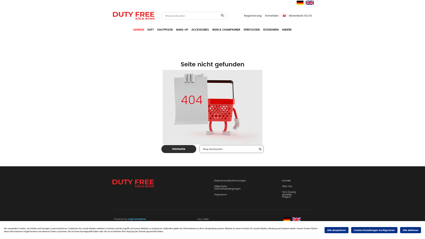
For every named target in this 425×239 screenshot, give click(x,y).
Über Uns (287, 186)
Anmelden (272, 15)
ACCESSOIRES (200, 29)
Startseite (178, 149)
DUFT (150, 29)
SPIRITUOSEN (252, 29)
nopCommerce (137, 219)
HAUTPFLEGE (165, 29)
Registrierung (253, 15)
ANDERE (287, 29)
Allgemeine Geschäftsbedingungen (227, 187)
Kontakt (286, 181)
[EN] (308, 2)
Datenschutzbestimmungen (230, 181)
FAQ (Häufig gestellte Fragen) (289, 194)
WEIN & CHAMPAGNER (226, 29)
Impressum (220, 195)
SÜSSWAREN (271, 29)
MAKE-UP (182, 29)
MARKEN (138, 29)
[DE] (299, 2)
